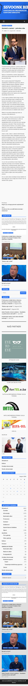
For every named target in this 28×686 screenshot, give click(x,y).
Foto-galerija (6, 535)
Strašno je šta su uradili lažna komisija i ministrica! (12, 209)
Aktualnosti (4, 25)
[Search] (24, 21)
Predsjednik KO (7, 554)
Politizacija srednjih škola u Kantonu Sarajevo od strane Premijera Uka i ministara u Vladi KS (14, 226)
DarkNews (20, 681)
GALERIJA (4, 533)
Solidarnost (6, 524)
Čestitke (5, 510)
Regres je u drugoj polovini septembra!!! (12, 203)
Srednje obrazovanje (7, 466)
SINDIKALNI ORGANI (7, 546)
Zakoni (5, 567)
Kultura (4, 463)
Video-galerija (7, 538)
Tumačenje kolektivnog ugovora (13, 564)
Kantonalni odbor (7, 516)
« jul (3, 501)
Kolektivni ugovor (8, 559)
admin (5, 30)
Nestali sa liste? (14, 273)
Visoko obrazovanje (7, 469)
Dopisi (6, 561)
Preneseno (16, 279)
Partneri (4, 543)
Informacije (10, 25)
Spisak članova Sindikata (10, 527)
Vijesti (5, 530)
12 (10, 488)
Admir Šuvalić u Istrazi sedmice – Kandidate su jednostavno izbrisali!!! (14, 663)
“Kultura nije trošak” (14, 251)
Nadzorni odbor (7, 551)
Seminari (5, 522)
